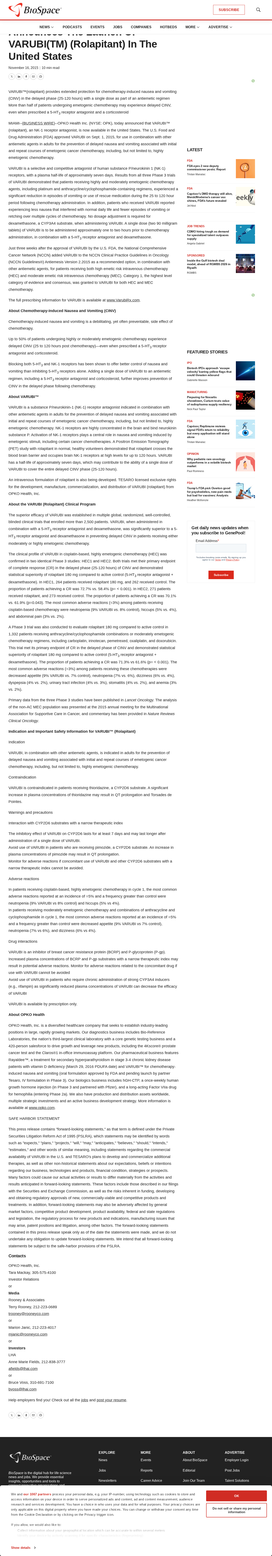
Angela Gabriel (195, 243)
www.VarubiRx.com (123, 300)
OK (236, 1496)
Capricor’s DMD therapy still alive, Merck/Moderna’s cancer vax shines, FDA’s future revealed (209, 197)
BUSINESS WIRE (38, 123)
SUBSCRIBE (229, 10)
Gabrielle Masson (197, 380)
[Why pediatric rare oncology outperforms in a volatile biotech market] (245, 461)
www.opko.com (42, 1108)
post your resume (111, 1400)
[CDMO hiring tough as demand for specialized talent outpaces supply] (245, 234)
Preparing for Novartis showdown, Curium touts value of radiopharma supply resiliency (209, 400)
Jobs (117, 27)
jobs (84, 1400)
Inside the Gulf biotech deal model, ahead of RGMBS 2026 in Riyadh (209, 264)
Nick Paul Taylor (196, 409)
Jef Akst (191, 205)
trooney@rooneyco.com (28, 1314)
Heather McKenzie (197, 500)
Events (98, 27)
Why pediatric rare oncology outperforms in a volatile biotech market (209, 462)
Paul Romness (195, 471)
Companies (141, 27)
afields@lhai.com (23, 1369)
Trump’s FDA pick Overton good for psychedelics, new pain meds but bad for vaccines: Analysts (209, 491)
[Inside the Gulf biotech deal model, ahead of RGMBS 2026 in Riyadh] (245, 263)
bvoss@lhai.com (22, 1389)
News (45, 27)
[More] (52, 27)
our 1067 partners (37, 1494)
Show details (20, 1547)
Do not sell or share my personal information (236, 1510)
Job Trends (196, 226)
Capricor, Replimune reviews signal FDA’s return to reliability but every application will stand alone (208, 431)
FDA (190, 160)
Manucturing (197, 392)
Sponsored (196, 255)
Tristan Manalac (196, 174)
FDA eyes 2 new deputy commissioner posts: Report (206, 167)
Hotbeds (168, 27)
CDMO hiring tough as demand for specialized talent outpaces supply (208, 235)
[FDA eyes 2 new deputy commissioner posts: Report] (245, 168)
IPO (189, 362)
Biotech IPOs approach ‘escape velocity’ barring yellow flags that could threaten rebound (209, 371)
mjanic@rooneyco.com (27, 1334)
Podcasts (72, 27)
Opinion (193, 453)
